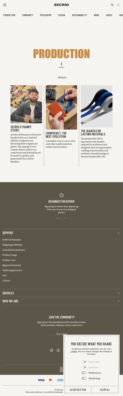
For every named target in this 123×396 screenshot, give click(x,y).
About (109, 15)
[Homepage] (61, 5)
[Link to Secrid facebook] (58, 350)
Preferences (95, 372)
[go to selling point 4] (65, 218)
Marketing (94, 378)
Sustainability (79, 15)
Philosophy (45, 15)
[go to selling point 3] (62, 218)
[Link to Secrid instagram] (51, 350)
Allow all (105, 389)
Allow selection (78, 389)
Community (27, 15)
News (96, 15)
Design (61, 15)
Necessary (94, 361)
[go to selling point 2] (60, 218)
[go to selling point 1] (57, 218)
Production (9, 15)
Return (62, 77)
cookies (74, 351)
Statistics (93, 367)
